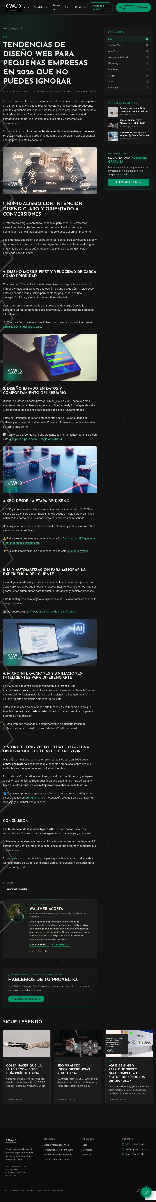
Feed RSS (88, 1154)
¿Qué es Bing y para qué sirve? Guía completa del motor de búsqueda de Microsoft (127, 1073)
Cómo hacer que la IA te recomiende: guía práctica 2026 (24, 1069)
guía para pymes (77, 551)
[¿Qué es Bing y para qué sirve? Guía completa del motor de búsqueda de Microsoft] (129, 1043)
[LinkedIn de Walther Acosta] (39, 951)
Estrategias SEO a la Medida (58, 1154)
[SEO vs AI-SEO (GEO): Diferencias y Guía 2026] (78, 1043)
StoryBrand (32, 797)
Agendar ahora (127, 182)
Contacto (81, 7)
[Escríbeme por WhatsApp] (146, 1192)
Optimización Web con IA (56, 1159)
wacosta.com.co (17, 858)
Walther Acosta (46, 909)
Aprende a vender (98, 7)
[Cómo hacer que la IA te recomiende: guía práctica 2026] (26, 1043)
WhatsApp (135, 7)
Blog (67, 7)
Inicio (25, 7)
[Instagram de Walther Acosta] (32, 951)
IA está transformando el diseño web (52, 611)
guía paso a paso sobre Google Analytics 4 (35, 439)
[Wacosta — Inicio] (13, 7)
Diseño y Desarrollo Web (56, 1145)
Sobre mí (56, 7)
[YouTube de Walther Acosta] (47, 951)
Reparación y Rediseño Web (58, 1149)
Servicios (39, 7)
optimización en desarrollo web (22, 326)
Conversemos (61, 945)
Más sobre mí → (39, 945)
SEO (21, 28)
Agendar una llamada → (26, 998)
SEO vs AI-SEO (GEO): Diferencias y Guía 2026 (73, 1069)
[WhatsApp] (138, 1190)
